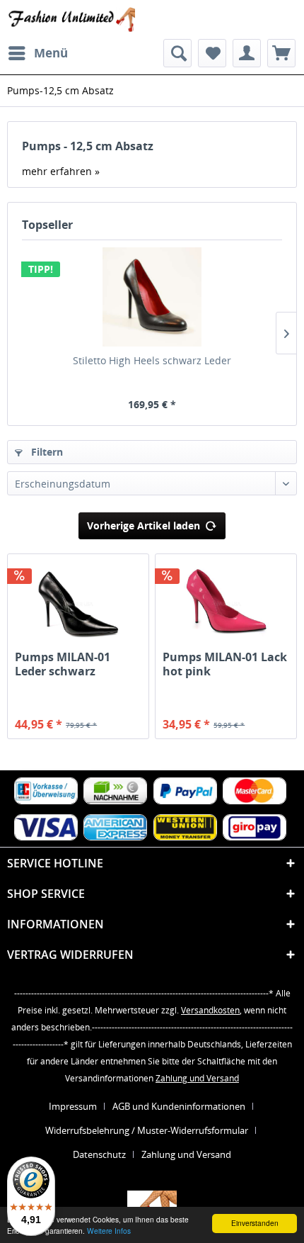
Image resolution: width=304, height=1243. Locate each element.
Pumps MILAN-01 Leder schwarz (62, 664)
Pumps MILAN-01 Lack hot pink (225, 664)
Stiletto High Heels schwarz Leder (152, 360)
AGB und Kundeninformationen (178, 1106)
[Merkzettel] (212, 53)
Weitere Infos (109, 1230)
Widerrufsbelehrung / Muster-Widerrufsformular (146, 1130)
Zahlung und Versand (197, 1078)
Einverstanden (255, 1222)
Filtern (45, 452)
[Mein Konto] (247, 53)
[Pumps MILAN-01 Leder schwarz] (78, 603)
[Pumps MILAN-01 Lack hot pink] (226, 603)
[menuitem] (37, 53)
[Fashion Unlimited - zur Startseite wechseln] (71, 19)
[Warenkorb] (281, 53)
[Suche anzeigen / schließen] (177, 53)
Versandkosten (210, 1010)
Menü (51, 53)
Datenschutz (99, 1154)
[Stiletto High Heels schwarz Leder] (152, 297)
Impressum (73, 1106)
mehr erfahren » (61, 171)
